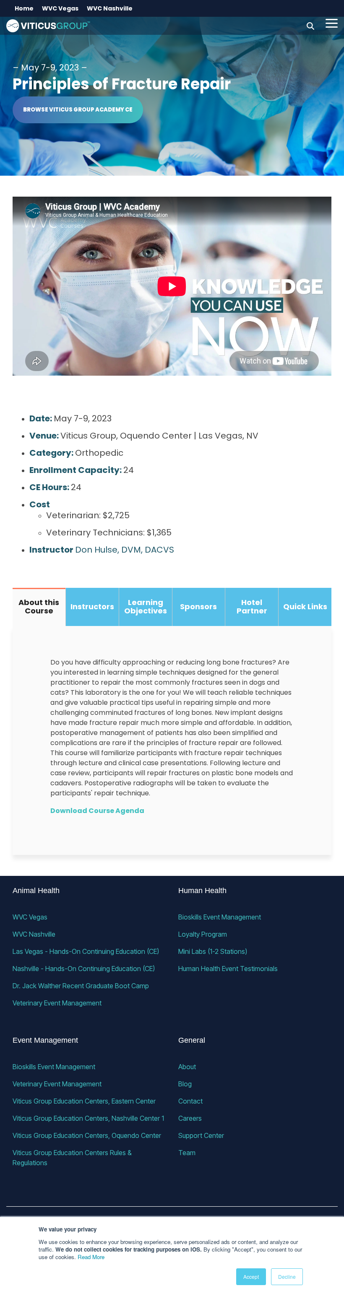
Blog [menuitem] (185, 1084)
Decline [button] (287, 1276)
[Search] (310, 26)
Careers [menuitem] (190, 1118)
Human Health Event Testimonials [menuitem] (228, 968)
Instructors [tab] (92, 606)
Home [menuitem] (24, 8)
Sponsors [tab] (198, 606)
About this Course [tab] (38, 606)
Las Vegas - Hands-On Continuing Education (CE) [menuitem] (86, 951)
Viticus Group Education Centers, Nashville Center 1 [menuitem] (88, 1118)
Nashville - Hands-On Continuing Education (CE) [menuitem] (84, 968)
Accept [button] (251, 1276)
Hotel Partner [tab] (252, 606)
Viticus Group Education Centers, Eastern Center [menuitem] (84, 1101)
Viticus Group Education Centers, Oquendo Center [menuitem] (87, 1135)
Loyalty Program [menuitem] (202, 934)
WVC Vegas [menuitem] (60, 8)
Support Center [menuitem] (201, 1135)
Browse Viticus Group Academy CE (78, 110)
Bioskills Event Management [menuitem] (219, 917)
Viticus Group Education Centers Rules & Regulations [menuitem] (73, 1157)
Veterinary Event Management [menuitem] (57, 1003)
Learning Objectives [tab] (145, 606)
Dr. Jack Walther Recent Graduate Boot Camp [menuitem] (81, 986)
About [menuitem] (187, 1066)
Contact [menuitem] (190, 1101)
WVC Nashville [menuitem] (110, 8)
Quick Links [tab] (305, 606)
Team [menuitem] (186, 1152)
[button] (332, 22)
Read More (91, 1257)
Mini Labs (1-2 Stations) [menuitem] (212, 951)
